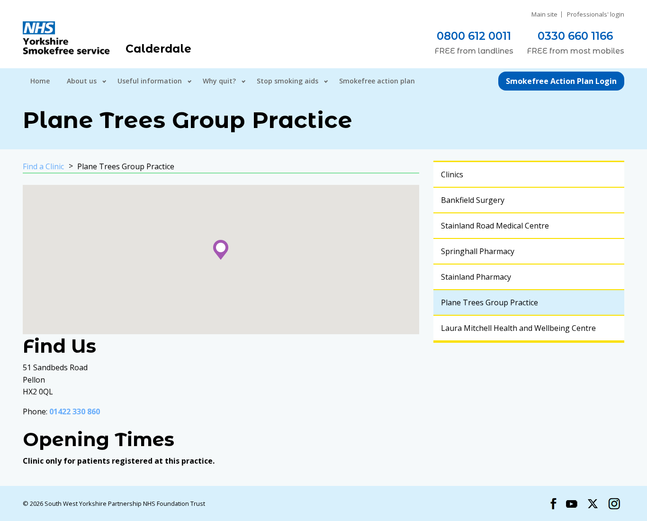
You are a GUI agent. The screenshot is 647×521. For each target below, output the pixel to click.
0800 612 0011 (474, 36)
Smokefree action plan (377, 80)
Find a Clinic (43, 166)
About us (82, 80)
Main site (544, 14)
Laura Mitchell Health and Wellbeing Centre (518, 328)
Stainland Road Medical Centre (495, 225)
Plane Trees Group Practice (489, 302)
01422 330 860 (74, 411)
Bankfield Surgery (472, 200)
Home (40, 80)
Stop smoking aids (287, 80)
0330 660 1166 (575, 36)
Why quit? (219, 80)
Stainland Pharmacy (476, 277)
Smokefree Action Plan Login (561, 81)
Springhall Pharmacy (477, 251)
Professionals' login (595, 14)
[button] (220, 250)
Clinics (452, 174)
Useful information (149, 80)
